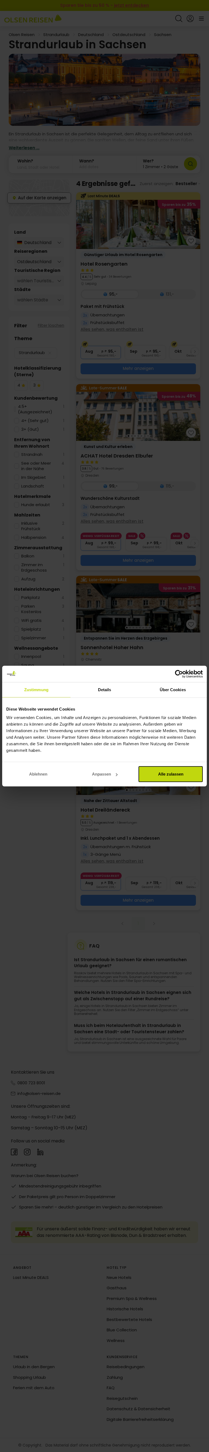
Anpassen (101, 774)
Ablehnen (38, 774)
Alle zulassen (170, 774)
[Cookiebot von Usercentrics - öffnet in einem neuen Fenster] (179, 674)
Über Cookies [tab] (173, 689)
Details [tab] (104, 689)
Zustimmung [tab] (36, 689)
